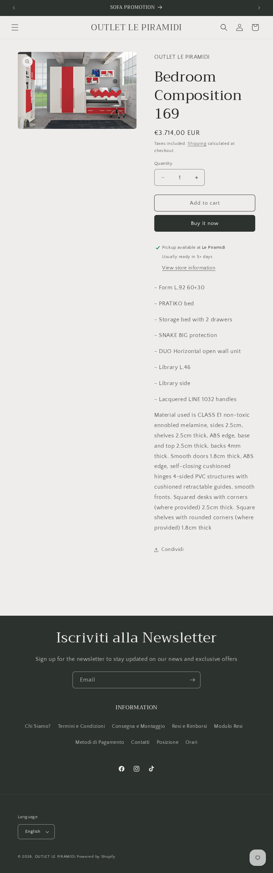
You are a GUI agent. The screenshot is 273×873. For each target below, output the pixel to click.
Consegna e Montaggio (138, 726)
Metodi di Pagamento (99, 742)
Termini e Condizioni (81, 726)
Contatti (140, 742)
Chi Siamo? (38, 726)
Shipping (197, 143)
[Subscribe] (192, 680)
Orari (192, 742)
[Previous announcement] (14, 8)
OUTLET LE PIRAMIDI (55, 856)
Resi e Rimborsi (189, 726)
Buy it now (205, 223)
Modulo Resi (228, 726)
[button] (15, 27)
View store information (188, 268)
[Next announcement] (259, 8)
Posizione (167, 742)
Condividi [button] (172, 549)
